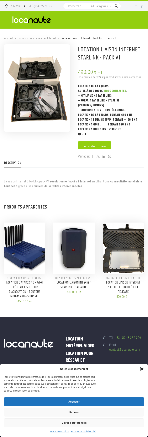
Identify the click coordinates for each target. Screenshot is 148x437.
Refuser (74, 412)
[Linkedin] (142, 6)
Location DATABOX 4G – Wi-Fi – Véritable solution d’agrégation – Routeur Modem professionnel (24, 289)
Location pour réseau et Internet (37, 38)
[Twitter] (98, 156)
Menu (134, 20)
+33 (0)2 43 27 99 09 (128, 338)
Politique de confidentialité (83, 431)
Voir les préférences (74, 423)
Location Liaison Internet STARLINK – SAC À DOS (74, 285)
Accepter (74, 401)
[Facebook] (136, 6)
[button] (142, 369)
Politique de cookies (59, 431)
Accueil (8, 38)
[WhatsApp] (110, 156)
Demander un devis (94, 146)
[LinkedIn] (104, 156)
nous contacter (115, 91)
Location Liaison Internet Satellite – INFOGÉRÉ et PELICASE (123, 287)
